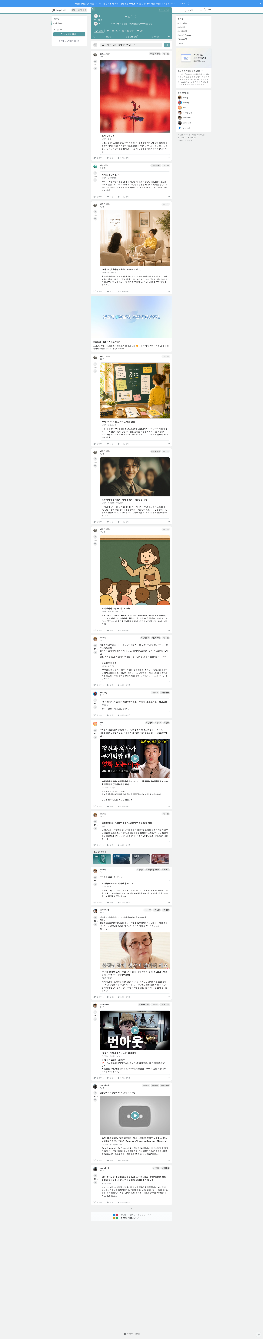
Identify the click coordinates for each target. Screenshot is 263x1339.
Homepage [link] (192, 138)
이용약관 (187, 135)
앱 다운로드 (182, 138)
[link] (164, 10)
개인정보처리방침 (198, 135)
